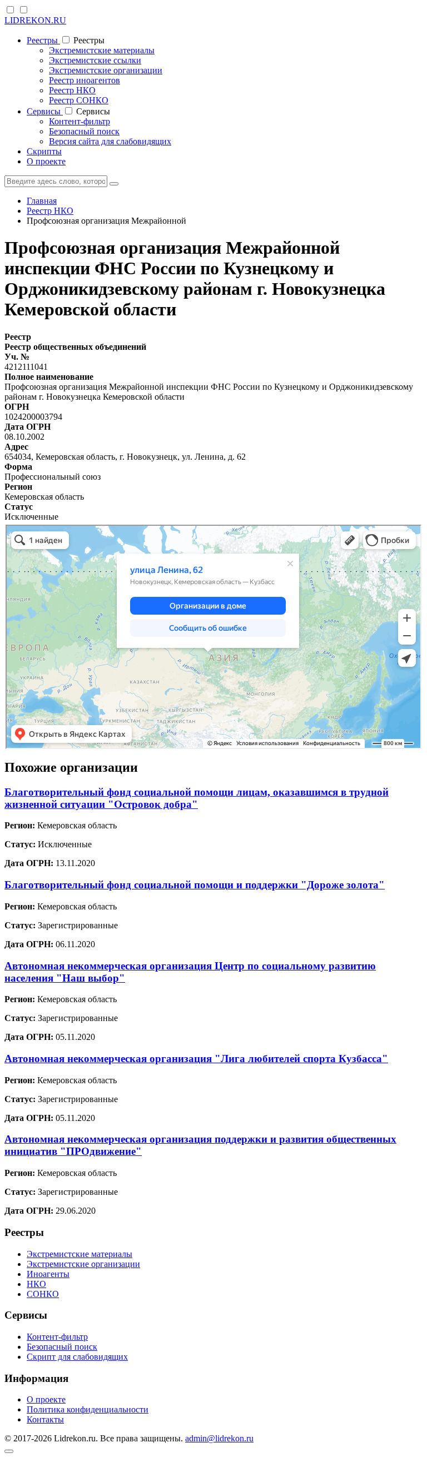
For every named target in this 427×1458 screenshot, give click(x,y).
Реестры (43, 40)
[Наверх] (8, 1451)
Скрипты (44, 151)
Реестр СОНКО (78, 100)
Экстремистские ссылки (95, 60)
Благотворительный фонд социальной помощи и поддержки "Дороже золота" (194, 885)
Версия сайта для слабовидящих (110, 141)
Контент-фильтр (79, 121)
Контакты (45, 1419)
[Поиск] (114, 183)
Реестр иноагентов (84, 80)
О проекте (46, 161)
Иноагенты (48, 1274)
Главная (42, 200)
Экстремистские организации (105, 70)
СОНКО (43, 1294)
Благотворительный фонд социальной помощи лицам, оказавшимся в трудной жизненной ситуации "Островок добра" (196, 798)
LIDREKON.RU (35, 20)
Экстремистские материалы (102, 50)
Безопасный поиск (84, 131)
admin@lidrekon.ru (219, 1438)
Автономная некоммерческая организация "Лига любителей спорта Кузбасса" (196, 1058)
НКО (36, 1284)
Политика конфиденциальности (87, 1409)
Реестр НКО (72, 90)
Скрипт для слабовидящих (77, 1356)
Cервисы (45, 111)
